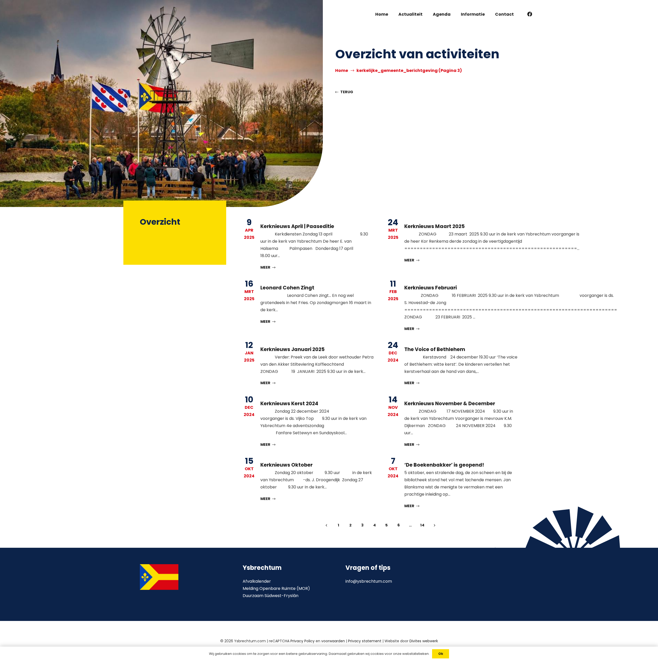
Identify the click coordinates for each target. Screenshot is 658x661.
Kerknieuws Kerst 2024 (289, 403)
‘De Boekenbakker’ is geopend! (444, 464)
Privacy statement (364, 641)
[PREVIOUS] (326, 525)
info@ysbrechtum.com (368, 581)
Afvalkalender (257, 581)
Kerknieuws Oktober (286, 464)
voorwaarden (333, 641)
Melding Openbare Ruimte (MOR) (276, 588)
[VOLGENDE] (434, 525)
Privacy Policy (302, 641)
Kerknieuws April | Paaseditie (297, 226)
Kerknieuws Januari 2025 (292, 349)
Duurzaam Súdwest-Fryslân (270, 596)
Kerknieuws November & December (449, 403)
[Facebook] (530, 14)
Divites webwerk (423, 641)
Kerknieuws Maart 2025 (434, 226)
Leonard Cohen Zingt (287, 287)
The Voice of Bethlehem (434, 349)
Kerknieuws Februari (430, 287)
